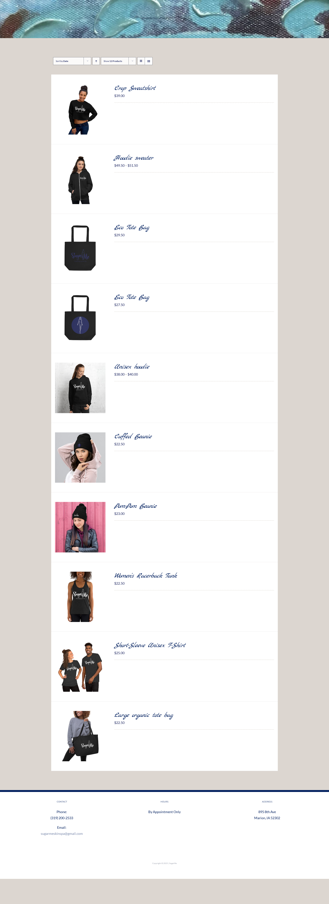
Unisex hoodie (131, 367)
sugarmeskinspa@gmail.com (62, 833)
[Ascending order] (96, 61)
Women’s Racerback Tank (145, 576)
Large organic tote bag (143, 715)
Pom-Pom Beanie (135, 506)
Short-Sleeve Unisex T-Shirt (149, 645)
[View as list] (148, 61)
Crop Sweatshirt (134, 88)
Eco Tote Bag (131, 227)
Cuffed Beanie (132, 436)
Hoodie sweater (133, 158)
